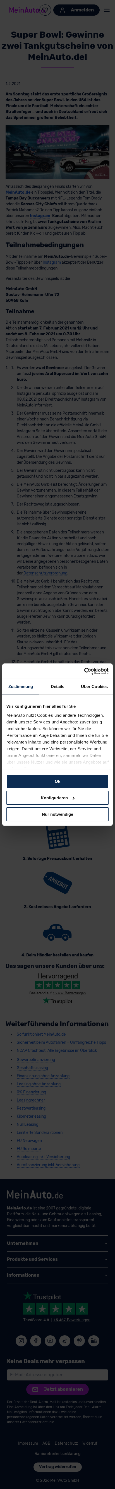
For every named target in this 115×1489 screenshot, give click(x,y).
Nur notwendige (57, 814)
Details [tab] (57, 686)
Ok (57, 781)
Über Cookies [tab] (94, 686)
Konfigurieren (54, 797)
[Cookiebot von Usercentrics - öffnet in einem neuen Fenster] (84, 671)
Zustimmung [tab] (20, 686)
